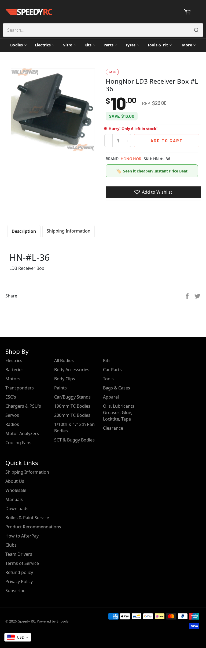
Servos (12, 415)
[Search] (196, 30)
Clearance (113, 428)
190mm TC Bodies (72, 406)
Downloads (16, 508)
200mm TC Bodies (72, 415)
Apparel (111, 397)
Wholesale (15, 490)
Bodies (16, 44)
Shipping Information (68, 231)
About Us (14, 481)
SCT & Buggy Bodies (74, 440)
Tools (108, 379)
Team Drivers (18, 554)
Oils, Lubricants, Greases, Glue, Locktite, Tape (119, 412)
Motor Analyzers (22, 433)
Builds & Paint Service (27, 518)
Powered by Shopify (53, 621)
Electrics (43, 44)
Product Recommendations (33, 527)
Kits (88, 44)
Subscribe (15, 591)
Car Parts (112, 370)
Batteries (14, 370)
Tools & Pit (158, 44)
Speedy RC (26, 621)
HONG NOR (131, 158)
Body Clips (64, 379)
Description (24, 231)
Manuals (14, 499)
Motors (12, 379)
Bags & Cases (116, 388)
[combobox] (17, 637)
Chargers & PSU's (23, 406)
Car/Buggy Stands (72, 397)
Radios (12, 424)
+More (186, 44)
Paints (60, 388)
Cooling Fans (18, 442)
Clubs (11, 545)
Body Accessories (71, 370)
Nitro (67, 44)
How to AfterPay (22, 536)
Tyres (130, 44)
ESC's (10, 397)
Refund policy (19, 572)
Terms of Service (22, 563)
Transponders (19, 388)
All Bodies (64, 360)
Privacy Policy (19, 581)
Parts (108, 44)
